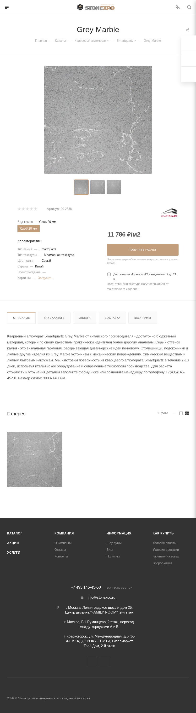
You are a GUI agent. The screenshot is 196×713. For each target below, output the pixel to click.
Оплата (85, 317)
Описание (21, 317)
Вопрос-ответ (162, 563)
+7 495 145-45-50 (86, 587)
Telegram (92, 662)
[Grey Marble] (34, 459)
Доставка (112, 317)
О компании (62, 543)
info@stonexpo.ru (101, 597)
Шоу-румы (142, 317)
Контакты (61, 556)
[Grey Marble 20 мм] (98, 120)
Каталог (14, 533)
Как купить (163, 533)
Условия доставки (166, 549)
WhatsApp (104, 662)
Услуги (13, 552)
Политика (113, 556)
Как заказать (54, 317)
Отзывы (60, 549)
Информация (119, 533)
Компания (64, 533)
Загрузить (45, 278)
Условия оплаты (164, 543)
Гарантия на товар (166, 556)
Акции (13, 543)
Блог (110, 549)
